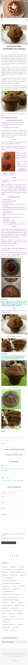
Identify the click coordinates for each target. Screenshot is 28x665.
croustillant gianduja (9, 580)
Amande (5, 566)
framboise (5, 588)
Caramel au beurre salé (18, 572)
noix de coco (6, 610)
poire (4, 616)
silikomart (6, 621)
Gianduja (15, 588)
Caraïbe (5, 575)
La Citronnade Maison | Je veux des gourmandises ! (12, 480)
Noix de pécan (18, 610)
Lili (3, 443)
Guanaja (5, 602)
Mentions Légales (21, 653)
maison (13, 122)
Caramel (5, 572)
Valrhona (11, 440)
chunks (14, 437)
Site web (3, 508)
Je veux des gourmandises (8, 653)
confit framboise (7, 577)
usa (7, 440)
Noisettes (14, 608)
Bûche (21, 566)
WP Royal (19, 656)
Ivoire (13, 602)
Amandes (13, 566)
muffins (22, 437)
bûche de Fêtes (7, 569)
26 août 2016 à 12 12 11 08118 (6, 478)
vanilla (15, 627)
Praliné (3, 440)
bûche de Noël (18, 569)
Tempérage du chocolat (9, 624)
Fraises (22, 586)
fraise (14, 586)
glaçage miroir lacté (8, 591)
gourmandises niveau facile (10, 597)
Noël (4, 613)
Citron (22, 575)
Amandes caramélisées (6, 437)
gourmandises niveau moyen (10, 599)
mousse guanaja (7, 605)
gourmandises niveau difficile (11, 594)
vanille (5, 630)
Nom (2, 496)
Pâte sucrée (19, 619)
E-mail (3, 502)
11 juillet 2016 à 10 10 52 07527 (6, 466)
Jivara (18, 437)
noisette (5, 608)
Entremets (5, 586)
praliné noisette (7, 619)
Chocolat (13, 575)
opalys (12, 613)
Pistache (20, 613)
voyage (13, 630)
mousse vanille (20, 605)
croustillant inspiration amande (11, 583)
